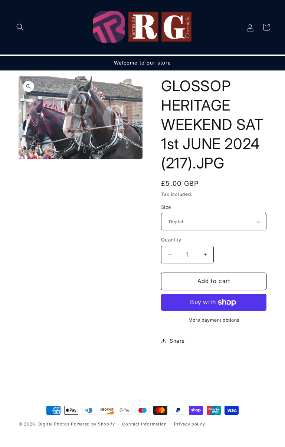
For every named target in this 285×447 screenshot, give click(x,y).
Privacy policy (189, 424)
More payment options (214, 320)
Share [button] (177, 341)
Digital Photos (54, 424)
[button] (20, 27)
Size (166, 207)
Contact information (144, 424)
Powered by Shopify (93, 424)
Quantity (171, 240)
